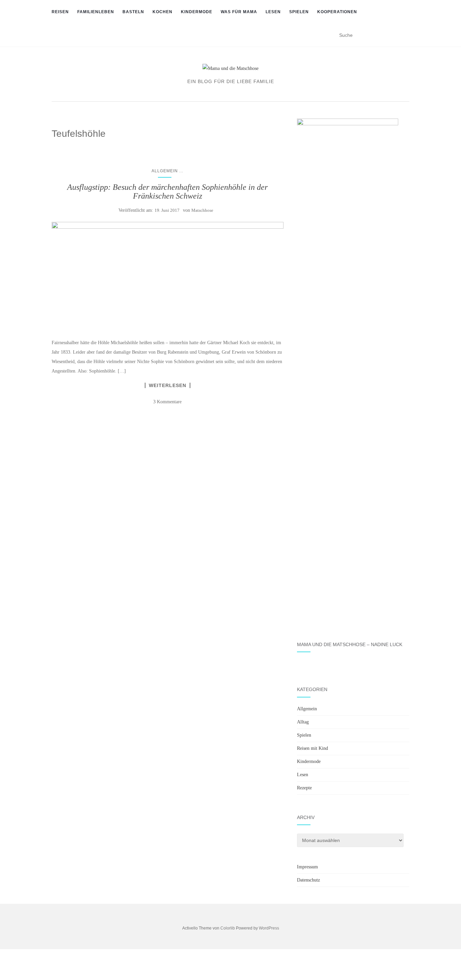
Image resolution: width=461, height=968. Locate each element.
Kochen (162, 11)
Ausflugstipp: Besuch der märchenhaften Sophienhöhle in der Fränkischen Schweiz (167, 191)
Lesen (273, 11)
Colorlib (227, 928)
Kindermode (196, 11)
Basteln (133, 11)
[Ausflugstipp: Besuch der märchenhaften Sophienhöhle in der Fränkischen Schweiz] (167, 276)
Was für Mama (239, 11)
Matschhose (202, 210)
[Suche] (405, 35)
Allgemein (165, 171)
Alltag (303, 721)
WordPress (269, 928)
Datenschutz (308, 880)
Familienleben (95, 11)
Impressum (307, 866)
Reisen (60, 11)
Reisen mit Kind (312, 748)
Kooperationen (337, 11)
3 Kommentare (167, 401)
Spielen (299, 11)
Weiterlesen (167, 385)
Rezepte (304, 787)
